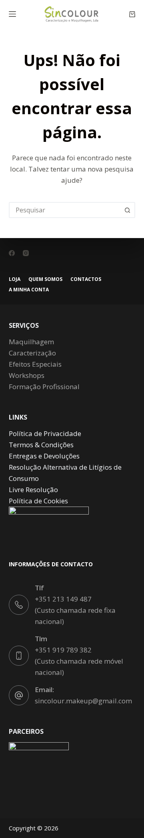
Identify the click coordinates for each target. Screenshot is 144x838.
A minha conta (29, 290)
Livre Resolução (33, 489)
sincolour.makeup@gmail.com (83, 700)
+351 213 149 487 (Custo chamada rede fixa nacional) (75, 610)
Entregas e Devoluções (44, 455)
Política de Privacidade (45, 433)
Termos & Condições (41, 444)
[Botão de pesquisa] (127, 210)
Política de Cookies (38, 500)
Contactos (85, 279)
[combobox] (65, 210)
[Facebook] (12, 253)
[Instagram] (26, 253)
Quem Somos (45, 279)
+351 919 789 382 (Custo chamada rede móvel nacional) (79, 661)
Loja (14, 279)
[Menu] (12, 14)
